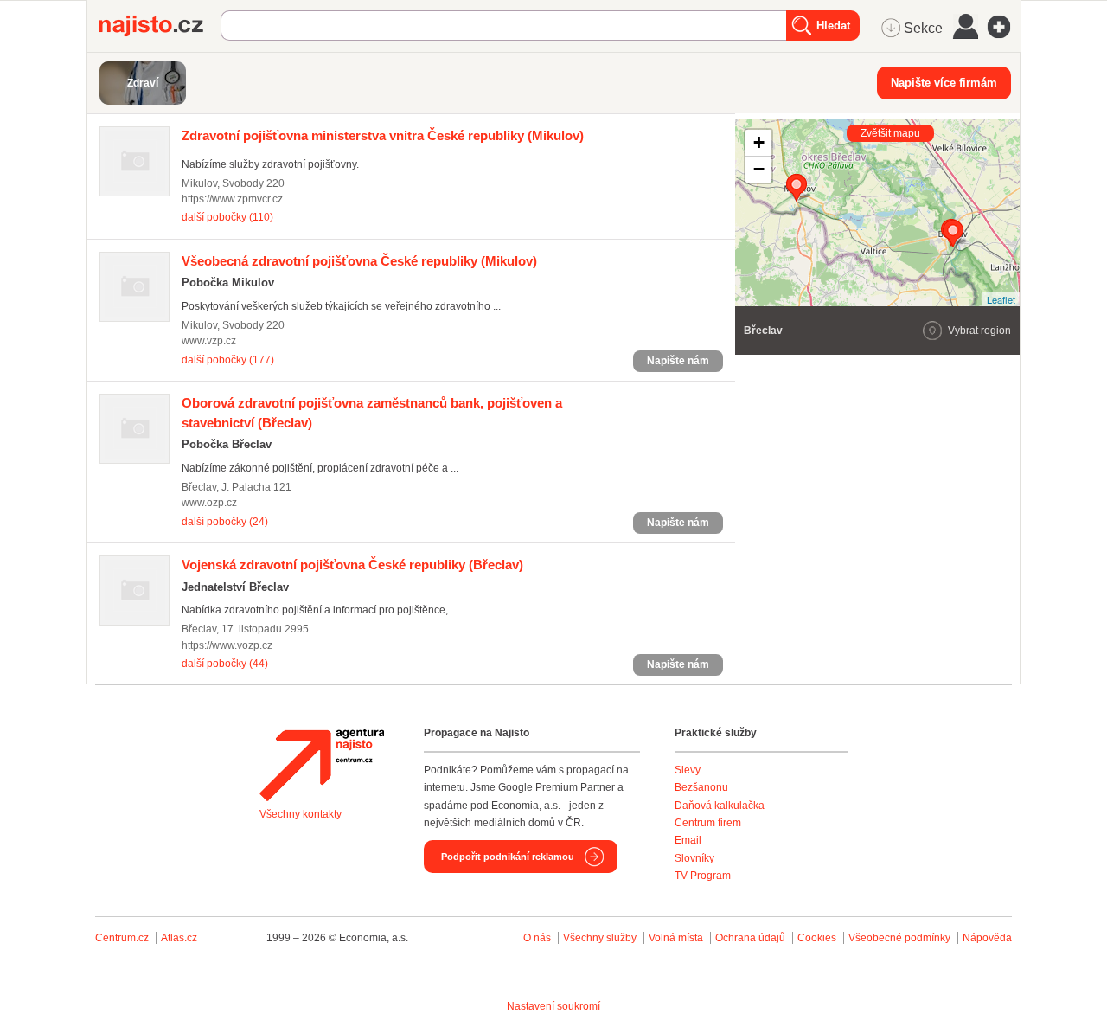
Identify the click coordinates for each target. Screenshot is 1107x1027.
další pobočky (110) (227, 217)
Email (688, 840)
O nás (537, 938)
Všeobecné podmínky (899, 938)
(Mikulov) (383, 135)
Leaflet (1001, 299)
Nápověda (987, 938)
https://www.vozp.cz (227, 645)
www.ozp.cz (209, 503)
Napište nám (678, 361)
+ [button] (759, 142)
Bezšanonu (701, 787)
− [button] (759, 169)
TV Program (703, 876)
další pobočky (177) (228, 360)
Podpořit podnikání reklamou (507, 856)
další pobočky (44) (225, 664)
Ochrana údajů (750, 938)
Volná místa (676, 938)
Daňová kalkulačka (720, 805)
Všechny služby (601, 938)
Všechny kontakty (300, 814)
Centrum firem (708, 823)
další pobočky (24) (225, 522)
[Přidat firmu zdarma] (1004, 27)
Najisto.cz (160, 26)
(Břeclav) (352, 564)
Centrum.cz (122, 938)
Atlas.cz (179, 938)
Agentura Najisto (321, 765)
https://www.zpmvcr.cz (232, 199)
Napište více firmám (944, 82)
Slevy (688, 770)
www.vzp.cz (209, 341)
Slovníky (694, 858)
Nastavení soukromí (553, 1006)
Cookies (816, 938)
